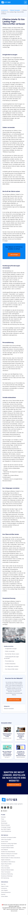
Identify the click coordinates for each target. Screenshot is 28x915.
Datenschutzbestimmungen (12, 909)
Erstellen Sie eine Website (14, 699)
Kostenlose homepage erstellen (8, 837)
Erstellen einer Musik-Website (8, 851)
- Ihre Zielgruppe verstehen (11, 666)
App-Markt (6, 829)
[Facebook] (2, 807)
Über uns (3, 884)
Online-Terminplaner (5, 872)
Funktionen (3, 821)
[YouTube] (11, 807)
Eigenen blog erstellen (6, 863)
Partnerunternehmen (6, 892)
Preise (2, 819)
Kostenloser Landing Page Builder (9, 843)
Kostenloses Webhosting (7, 874)
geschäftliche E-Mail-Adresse (8, 861)
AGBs (4, 909)
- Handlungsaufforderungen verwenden (11, 657)
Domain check (4, 841)
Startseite (3, 817)
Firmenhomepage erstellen (7, 845)
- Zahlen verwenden (9, 651)
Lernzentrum (4, 10)
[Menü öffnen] (25, 2)
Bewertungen (4, 823)
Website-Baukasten (15, 10)
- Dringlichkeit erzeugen (10, 648)
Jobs (4, 890)
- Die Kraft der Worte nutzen (11, 654)
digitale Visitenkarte (5, 859)
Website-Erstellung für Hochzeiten (9, 853)
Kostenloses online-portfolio (7, 855)
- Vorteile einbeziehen (9, 663)
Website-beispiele (5, 825)
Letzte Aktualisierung (6, 831)
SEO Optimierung (5, 878)
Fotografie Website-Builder (7, 847)
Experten (3, 894)
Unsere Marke (4, 896)
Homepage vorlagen (6, 827)
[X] (5, 807)
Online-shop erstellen (6, 839)
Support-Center (4, 886)
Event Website (4, 849)
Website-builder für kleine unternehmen (10, 857)
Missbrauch (21, 909)
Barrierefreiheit (14, 910)
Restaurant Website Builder (7, 870)
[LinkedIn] (8, 807)
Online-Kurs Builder (5, 867)
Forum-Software (5, 865)
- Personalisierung (9, 661)
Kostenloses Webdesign (6, 876)
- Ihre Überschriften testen (11, 669)
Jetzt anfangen (14, 254)
